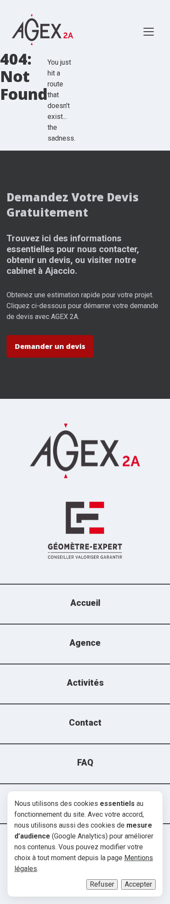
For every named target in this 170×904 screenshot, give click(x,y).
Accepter (138, 884)
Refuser (102, 884)
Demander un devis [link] (50, 346)
